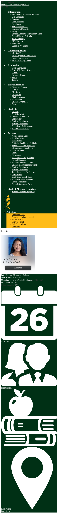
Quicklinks (11, 212)
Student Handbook (20, 121)
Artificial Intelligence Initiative (25, 143)
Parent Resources (19, 182)
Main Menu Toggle (9, 7)
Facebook (8, 196)
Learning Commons (20, 75)
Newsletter (16, 155)
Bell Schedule (18, 17)
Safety (14, 31)
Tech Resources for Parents (23, 172)
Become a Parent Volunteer (23, 145)
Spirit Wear (16, 119)
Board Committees (20, 58)
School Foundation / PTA (23, 162)
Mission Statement (20, 26)
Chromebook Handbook (22, 148)
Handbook (16, 24)
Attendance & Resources (22, 126)
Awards (15, 111)
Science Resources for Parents (24, 165)
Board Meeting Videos (21, 60)
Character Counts (19, 87)
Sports (14, 104)
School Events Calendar (22, 36)
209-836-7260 (38, 280)
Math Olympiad (18, 97)
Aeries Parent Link (20, 136)
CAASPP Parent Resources (23, 70)
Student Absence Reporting (23, 191)
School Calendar (19, 160)
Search (8, 207)
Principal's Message (20, 29)
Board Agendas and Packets (24, 55)
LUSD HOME (18, 214)
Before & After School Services (25, 14)
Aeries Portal (17, 219)
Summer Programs (20, 46)
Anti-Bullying (18, 114)
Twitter (8, 203)
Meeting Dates (18, 53)
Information (17, 174)
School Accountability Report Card (27, 34)
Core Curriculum (19, 68)
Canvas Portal (18, 222)
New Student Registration (23, 157)
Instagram (8, 200)
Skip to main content (10, 2)
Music (14, 77)
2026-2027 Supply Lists (22, 177)
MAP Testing (17, 41)
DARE (15, 90)
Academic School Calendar (23, 217)
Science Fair (17, 99)
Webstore (16, 43)
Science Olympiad (20, 102)
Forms (14, 153)
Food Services (18, 22)
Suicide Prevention (20, 123)
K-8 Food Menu (19, 224)
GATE (15, 73)
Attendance (17, 141)
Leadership (16, 94)
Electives (16, 92)
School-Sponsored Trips (22, 184)
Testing (15, 80)
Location (15, 19)
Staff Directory (18, 38)
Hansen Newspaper (20, 128)
